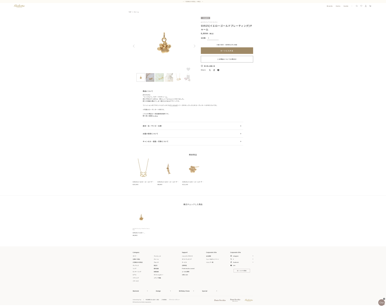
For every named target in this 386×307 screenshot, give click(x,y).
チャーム (136, 12)
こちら (155, 116)
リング (134, 268)
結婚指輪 (156, 271)
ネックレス (136, 265)
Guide (346, 6)
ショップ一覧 (209, 262)
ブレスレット (157, 256)
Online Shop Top (137, 299)
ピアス (134, 275)
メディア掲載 (157, 278)
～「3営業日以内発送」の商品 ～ (193, 1)
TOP (130, 12)
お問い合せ (185, 275)
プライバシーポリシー (174, 299)
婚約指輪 (156, 268)
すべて (134, 256)
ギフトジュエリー (158, 275)
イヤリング (136, 278)
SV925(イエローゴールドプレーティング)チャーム (168, 183)
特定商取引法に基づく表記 (152, 299)
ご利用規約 (164, 299)
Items (338, 6)
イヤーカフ (136, 281)
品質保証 (184, 265)
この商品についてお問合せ (227, 59)
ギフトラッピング (187, 259)
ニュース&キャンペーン (212, 259)
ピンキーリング (137, 271)
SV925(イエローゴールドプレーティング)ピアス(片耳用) (193, 183)
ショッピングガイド (187, 256)
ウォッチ (156, 262)
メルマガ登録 (242, 271)
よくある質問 (185, 271)
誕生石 (155, 265)
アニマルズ (173, 105)
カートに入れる (226, 50)
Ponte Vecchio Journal (188, 268)
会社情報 (208, 256)
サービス (184, 262)
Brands (330, 6)
